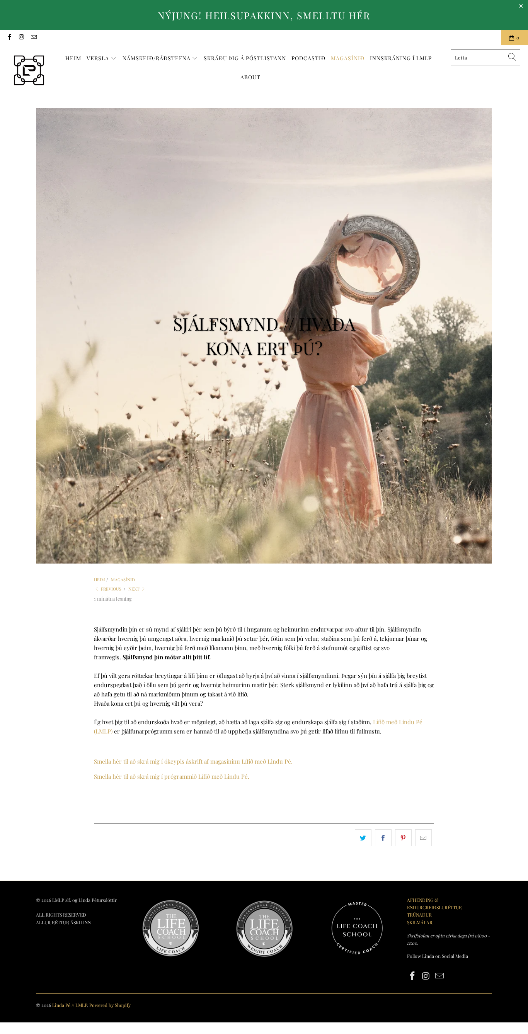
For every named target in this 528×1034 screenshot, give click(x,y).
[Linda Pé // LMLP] (29, 70)
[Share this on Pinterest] (403, 837)
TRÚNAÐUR (419, 915)
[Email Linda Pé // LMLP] (33, 37)
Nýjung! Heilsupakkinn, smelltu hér (264, 15)
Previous (110, 589)
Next (134, 589)
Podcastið (308, 58)
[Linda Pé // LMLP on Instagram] (21, 37)
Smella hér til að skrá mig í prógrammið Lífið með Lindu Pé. (171, 776)
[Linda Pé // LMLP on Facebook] (9, 37)
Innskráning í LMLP (401, 58)
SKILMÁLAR (420, 922)
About (250, 77)
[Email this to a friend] (423, 837)
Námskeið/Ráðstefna (157, 58)
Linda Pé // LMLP (69, 1005)
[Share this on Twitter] (363, 837)
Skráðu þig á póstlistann (245, 58)
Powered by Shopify (110, 1005)
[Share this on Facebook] (383, 837)
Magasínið (347, 58)
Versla (99, 58)
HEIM (73, 58)
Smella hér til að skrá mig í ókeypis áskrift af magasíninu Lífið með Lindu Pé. (194, 761)
